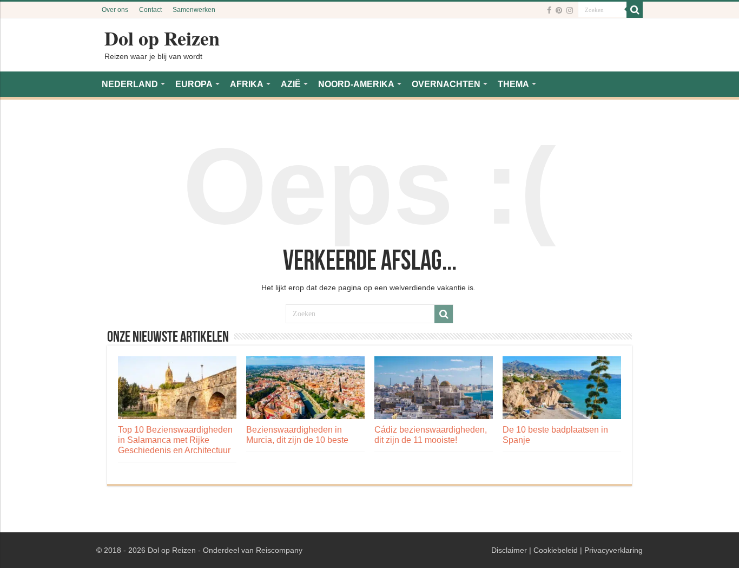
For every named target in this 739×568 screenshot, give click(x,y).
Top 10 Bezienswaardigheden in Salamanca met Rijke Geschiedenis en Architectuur (175, 440)
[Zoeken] (634, 10)
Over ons (115, 10)
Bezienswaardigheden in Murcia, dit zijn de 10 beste (297, 435)
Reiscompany (279, 550)
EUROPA (194, 84)
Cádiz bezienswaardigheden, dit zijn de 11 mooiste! (430, 435)
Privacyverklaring (613, 550)
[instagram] (569, 10)
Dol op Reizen (162, 38)
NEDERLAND (130, 84)
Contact (150, 10)
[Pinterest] (559, 10)
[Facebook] (549, 10)
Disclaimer (509, 550)
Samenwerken (194, 10)
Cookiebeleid (555, 550)
